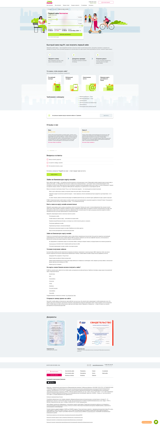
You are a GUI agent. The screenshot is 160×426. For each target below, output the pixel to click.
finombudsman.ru (83, 402)
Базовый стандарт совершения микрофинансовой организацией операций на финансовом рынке (70, 422)
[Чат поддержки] (156, 422)
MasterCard (70, 295)
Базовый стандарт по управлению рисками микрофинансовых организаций (64, 419)
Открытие (51, 281)
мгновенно (93, 210)
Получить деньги (54, 374)
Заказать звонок (93, 3)
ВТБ (50, 276)
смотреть (106, 115)
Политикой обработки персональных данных (57, 405)
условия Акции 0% (91, 411)
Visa (67, 295)
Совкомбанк (52, 290)
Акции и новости (75, 5)
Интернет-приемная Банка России (55, 397)
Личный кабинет (106, 2)
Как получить (50, 5)
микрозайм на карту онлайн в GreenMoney (61, 207)
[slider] (57, 19)
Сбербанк (51, 286)
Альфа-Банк (52, 274)
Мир (75, 295)
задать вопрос (54, 174)
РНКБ (50, 283)
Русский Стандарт (53, 288)
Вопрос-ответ (66, 5)
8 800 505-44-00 (92, 1)
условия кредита (78, 411)
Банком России (67, 388)
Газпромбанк (52, 278)
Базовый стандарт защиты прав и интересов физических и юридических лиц (65, 417)
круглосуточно (77, 301)
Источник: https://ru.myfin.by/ (54, 142)
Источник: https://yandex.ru (88, 142)
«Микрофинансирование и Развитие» (55, 391)
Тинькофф (51, 293)
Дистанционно (52, 243)
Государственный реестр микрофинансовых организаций (85, 388)
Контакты (91, 5)
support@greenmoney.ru (98, 365)
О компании (84, 5)
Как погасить (58, 5)
